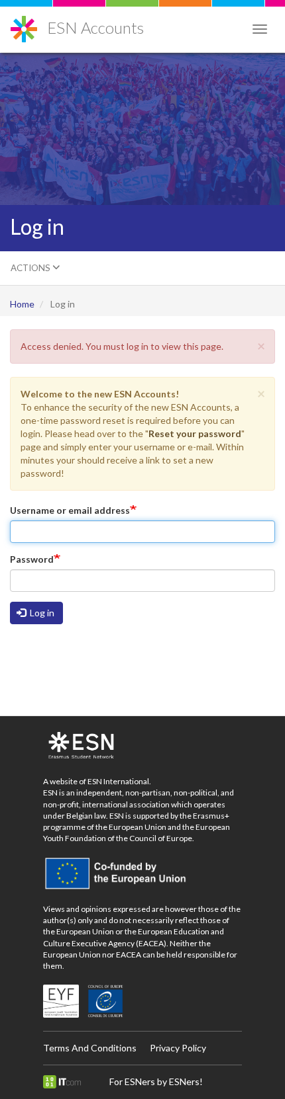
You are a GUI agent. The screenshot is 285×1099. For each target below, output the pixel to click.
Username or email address (70, 510)
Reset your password (194, 433)
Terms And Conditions (90, 1047)
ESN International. (119, 781)
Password (32, 559)
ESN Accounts (95, 27)
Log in (41, 612)
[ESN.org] (142, 745)
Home (22, 303)
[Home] (24, 24)
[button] (261, 345)
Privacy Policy (178, 1047)
